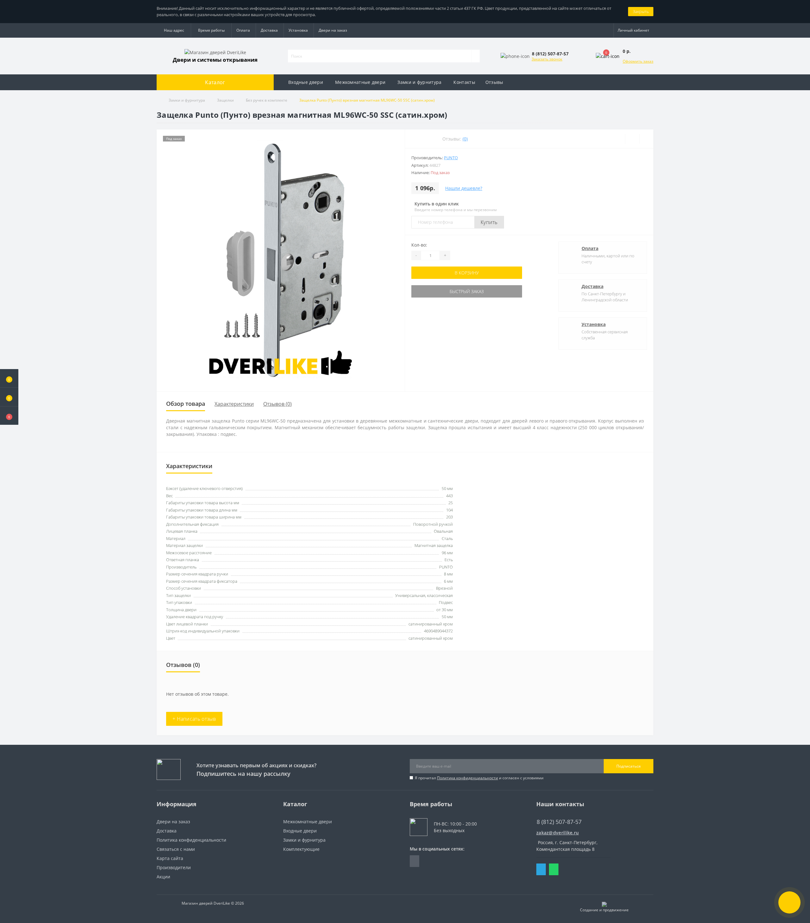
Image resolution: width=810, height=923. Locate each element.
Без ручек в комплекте (266, 100)
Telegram (541, 869)
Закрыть (641, 11)
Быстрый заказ (467, 291)
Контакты (464, 82)
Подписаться (628, 766)
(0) (465, 139)
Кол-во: (419, 245)
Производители (174, 867)
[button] (9, 415)
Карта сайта (170, 858)
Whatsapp (553, 869)
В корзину (467, 273)
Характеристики (234, 403)
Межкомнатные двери (360, 82)
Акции (163, 877)
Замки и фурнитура (419, 82)
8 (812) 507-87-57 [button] (559, 822)
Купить (489, 222)
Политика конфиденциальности (467, 778)
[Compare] (646, 139)
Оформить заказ (638, 61)
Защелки (225, 100)
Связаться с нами (176, 849)
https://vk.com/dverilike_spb (414, 861)
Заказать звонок (547, 59)
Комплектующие (301, 849)
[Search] (475, 56)
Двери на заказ (333, 30)
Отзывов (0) (277, 403)
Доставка (269, 30)
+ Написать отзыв (194, 718)
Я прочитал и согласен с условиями (479, 778)
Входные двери (305, 82)
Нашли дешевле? (463, 188)
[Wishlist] (632, 139)
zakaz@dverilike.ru (557, 833)
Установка (298, 30)
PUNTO (451, 157)
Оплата (243, 30)
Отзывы (494, 82)
